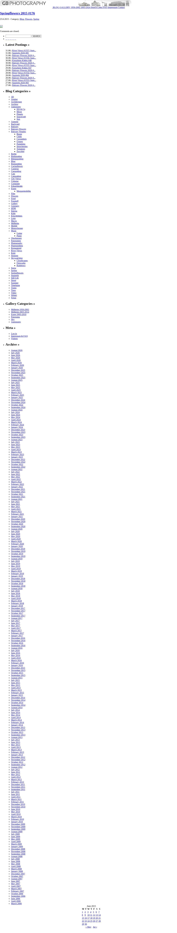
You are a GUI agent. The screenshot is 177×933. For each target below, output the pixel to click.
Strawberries (22, 146)
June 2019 (15, 564)
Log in (14, 333)
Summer (14, 283)
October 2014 (17, 702)
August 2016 (16, 648)
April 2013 (16, 747)
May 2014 (15, 715)
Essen (13, 188)
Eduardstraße (17, 186)
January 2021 (17, 516)
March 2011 (16, 799)
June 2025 (15, 385)
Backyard (15, 124)
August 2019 (16, 559)
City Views (16, 179)
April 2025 (16, 390)
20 (97, 918)
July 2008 (15, 859)
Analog (14, 99)
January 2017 (17, 635)
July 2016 (15, 650)
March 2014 (16, 720)
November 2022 (18, 462)
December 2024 (18, 400)
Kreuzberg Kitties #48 (22, 60)
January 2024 (17, 427)
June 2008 (15, 861)
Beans (19, 134)
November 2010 (18, 807)
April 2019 (16, 568)
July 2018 (15, 591)
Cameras (15, 169)
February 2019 (17, 573)
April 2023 (16, 449)
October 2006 (17, 893)
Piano (19, 236)
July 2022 (15, 472)
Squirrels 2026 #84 (20, 75)
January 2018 (17, 606)
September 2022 (18, 467)
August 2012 (16, 767)
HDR (13, 208)
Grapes (20, 141)
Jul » (95, 927)
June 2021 (15, 504)
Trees (13, 290)
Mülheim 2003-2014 (20, 312)
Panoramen (16, 241)
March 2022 (16, 482)
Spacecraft (21, 117)
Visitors (14, 338)
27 (97, 921)
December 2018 (18, 578)
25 (91, 921)
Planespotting (17, 246)
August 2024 (16, 410)
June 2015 (15, 683)
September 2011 (18, 789)
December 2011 (18, 784)
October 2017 (17, 613)
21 (99, 918)
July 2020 (15, 531)
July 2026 (15, 353)
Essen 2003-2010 (18, 314)
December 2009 (18, 824)
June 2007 (15, 881)
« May (88, 927)
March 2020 (16, 541)
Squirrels (15, 275)
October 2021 (17, 494)
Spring (36, 19)
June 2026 (15, 355)
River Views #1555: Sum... (24, 65)
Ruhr (13, 253)
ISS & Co (21, 109)
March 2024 (16, 422)
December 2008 (18, 849)
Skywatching (17, 258)
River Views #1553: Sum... (24, 80)
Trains (13, 288)
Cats (13, 174)
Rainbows (21, 265)
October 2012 (17, 762)
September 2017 (18, 616)
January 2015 (17, 695)
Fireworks (21, 263)
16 (86, 918)
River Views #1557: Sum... (24, 50)
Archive (14, 104)
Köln (13, 213)
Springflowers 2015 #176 (17, 13)
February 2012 (17, 782)
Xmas (13, 298)
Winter (14, 295)
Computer (15, 183)
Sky (13, 319)
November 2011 (18, 787)
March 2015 (16, 690)
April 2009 (16, 841)
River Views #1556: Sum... (24, 58)
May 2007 (15, 884)
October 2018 (17, 583)
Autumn (14, 121)
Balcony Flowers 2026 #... (23, 55)
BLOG (55, 7)
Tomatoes (21, 149)
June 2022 (15, 474)
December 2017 (18, 608)
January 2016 (17, 665)
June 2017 (15, 623)
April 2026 (16, 360)
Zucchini (20, 151)
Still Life (15, 278)
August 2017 (16, 618)
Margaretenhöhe (24, 191)
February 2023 (17, 454)
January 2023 (17, 457)
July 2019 (15, 561)
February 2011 (17, 802)
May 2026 (15, 358)
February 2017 (17, 633)
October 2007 (17, 876)
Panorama (15, 317)
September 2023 (18, 437)
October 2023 (17, 434)
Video (13, 293)
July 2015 (15, 680)
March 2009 (16, 844)
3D (12, 97)
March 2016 (16, 660)
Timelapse (15, 285)
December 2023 (18, 430)
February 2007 (17, 891)
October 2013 (17, 732)
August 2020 (16, 529)
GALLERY (64, 7)
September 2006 (18, 896)
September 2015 (18, 675)
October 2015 (17, 673)
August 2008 (16, 856)
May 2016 (15, 655)
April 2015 (16, 688)
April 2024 (16, 420)
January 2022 (17, 487)
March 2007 (16, 889)
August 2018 (16, 588)
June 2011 (15, 794)
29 (83, 924)
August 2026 (16, 350)
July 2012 (15, 769)
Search (93, 7)
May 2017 (15, 626)
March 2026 (16, 363)
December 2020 (18, 519)
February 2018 (17, 603)
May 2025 (15, 387)
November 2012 (18, 760)
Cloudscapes (22, 260)
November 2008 (18, 851)
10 (88, 915)
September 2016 (18, 645)
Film (13, 193)
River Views (16, 250)
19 (94, 918)
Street (13, 280)
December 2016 (18, 638)
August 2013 (16, 737)
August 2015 (16, 678)
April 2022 (16, 479)
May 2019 (15, 566)
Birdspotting (16, 156)
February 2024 (17, 425)
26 (94, 921)
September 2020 (18, 526)
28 (99, 921)
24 (88, 921)
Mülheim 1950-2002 (20, 309)
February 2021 (17, 514)
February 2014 (17, 722)
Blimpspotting (17, 159)
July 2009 (15, 834)
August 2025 (16, 380)
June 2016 (15, 653)
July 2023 (15, 442)
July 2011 (15, 792)
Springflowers (17, 273)
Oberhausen (16, 238)
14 (99, 915)
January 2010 (17, 822)
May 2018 (15, 596)
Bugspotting (16, 164)
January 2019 (17, 576)
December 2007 (18, 874)
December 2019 (18, 549)
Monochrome (17, 228)
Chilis (19, 136)
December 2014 (18, 697)
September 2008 (18, 854)
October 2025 (17, 375)
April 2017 (16, 628)
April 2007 (16, 886)
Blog (22, 19)
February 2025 (17, 395)
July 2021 (15, 501)
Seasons (14, 255)
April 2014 (16, 717)
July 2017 (15, 621)
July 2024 (15, 412)
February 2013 (17, 752)
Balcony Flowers (18, 129)
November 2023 (18, 432)
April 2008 (16, 866)
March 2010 (16, 817)
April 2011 (15, 797)
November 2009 (18, 826)
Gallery (14, 203)
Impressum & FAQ (19, 336)
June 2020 (15, 534)
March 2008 (16, 869)
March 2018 (16, 601)
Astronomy (16, 107)
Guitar (19, 233)
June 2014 (15, 712)
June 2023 (15, 444)
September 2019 (18, 556)
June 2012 (15, 772)
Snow (13, 268)
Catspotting (16, 176)
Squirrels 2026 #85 (20, 53)
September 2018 (18, 586)
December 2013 (18, 727)
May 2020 (15, 536)
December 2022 (18, 459)
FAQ (104, 7)
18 (91, 918)
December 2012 (18, 757)
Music (13, 231)
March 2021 (16, 511)
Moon (19, 112)
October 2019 (17, 554)
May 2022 (15, 477)
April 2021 (16, 509)
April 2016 (16, 658)
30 (86, 924)
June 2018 (15, 593)
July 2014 (15, 710)
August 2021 (16, 499)
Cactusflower (17, 166)
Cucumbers (22, 139)
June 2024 (15, 415)
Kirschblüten (16, 216)
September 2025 (18, 377)
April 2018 (16, 598)
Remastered (16, 248)
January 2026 (17, 368)
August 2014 (16, 707)
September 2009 (18, 829)
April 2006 (16, 901)
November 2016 (18, 640)
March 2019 (16, 571)
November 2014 (18, 700)
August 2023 (16, 439)
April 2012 (16, 777)
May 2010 (15, 812)
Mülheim (15, 223)
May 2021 (15, 506)
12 (94, 915)
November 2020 (18, 521)
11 (91, 915)
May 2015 (15, 685)
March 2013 (16, 750)
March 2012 (16, 779)
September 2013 (18, 735)
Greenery (15, 206)
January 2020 (17, 546)
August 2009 (16, 831)
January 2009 (17, 846)
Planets (20, 114)
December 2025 (18, 370)
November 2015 (18, 670)
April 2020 (16, 539)
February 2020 (17, 544)
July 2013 (15, 740)
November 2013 (18, 730)
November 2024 (18, 402)
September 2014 (18, 705)
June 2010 (15, 809)
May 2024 (15, 417)
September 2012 (18, 764)
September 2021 (18, 497)
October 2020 (17, 524)
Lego (13, 218)
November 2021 (18, 492)
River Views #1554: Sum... (24, 73)
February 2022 (17, 484)
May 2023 (15, 447)
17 (88, 918)
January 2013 (17, 755)
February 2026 (17, 365)
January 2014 (17, 725)
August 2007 (16, 879)
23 (86, 921)
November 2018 (18, 581)
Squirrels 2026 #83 (20, 83)
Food (13, 198)
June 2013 (15, 742)
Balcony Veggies (18, 131)
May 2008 (15, 864)
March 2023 (16, 452)
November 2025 (18, 372)
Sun (18, 119)
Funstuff (14, 201)
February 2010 (17, 819)
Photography (16, 243)
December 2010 (18, 804)
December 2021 (18, 489)
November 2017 (18, 611)
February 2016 (17, 663)
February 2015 (17, 693)
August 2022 (16, 469)
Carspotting (16, 171)
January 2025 (17, 397)
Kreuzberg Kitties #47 (22, 68)
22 (83, 921)
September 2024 (18, 407)
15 (83, 918)
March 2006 (16, 903)
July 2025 (15, 382)
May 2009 (15, 839)
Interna (14, 211)
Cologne (15, 181)
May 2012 (15, 774)
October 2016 (17, 643)
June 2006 (15, 898)
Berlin (13, 154)
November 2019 (18, 551)
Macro (14, 221)
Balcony (14, 126)
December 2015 (18, 668)
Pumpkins (21, 144)
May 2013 (15, 745)
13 (97, 915)
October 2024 (17, 405)
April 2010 (16, 814)
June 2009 (15, 836)
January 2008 (17, 871)
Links (99, 7)
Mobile (14, 226)
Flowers (28, 19)
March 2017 (16, 630)
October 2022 (17, 464)
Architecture (16, 102)
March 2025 (16, 392)
